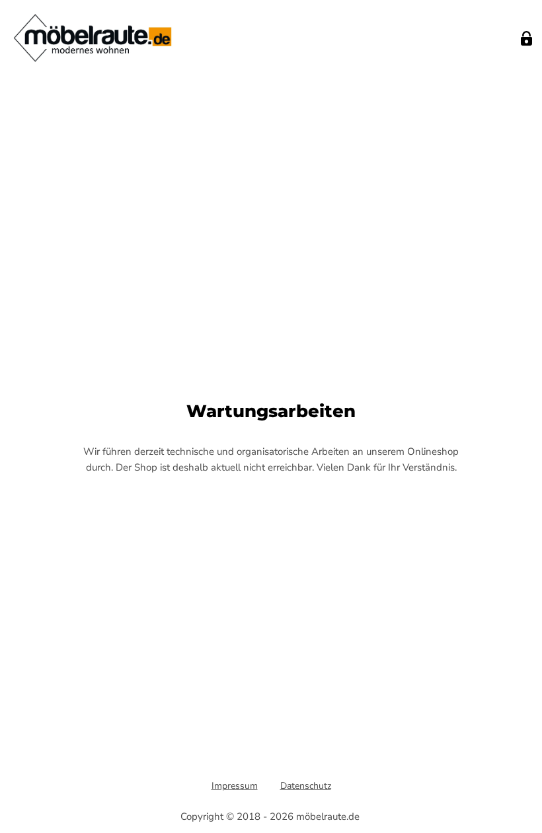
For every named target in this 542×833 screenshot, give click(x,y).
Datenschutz (305, 786)
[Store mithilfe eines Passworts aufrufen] (526, 38)
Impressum (235, 786)
